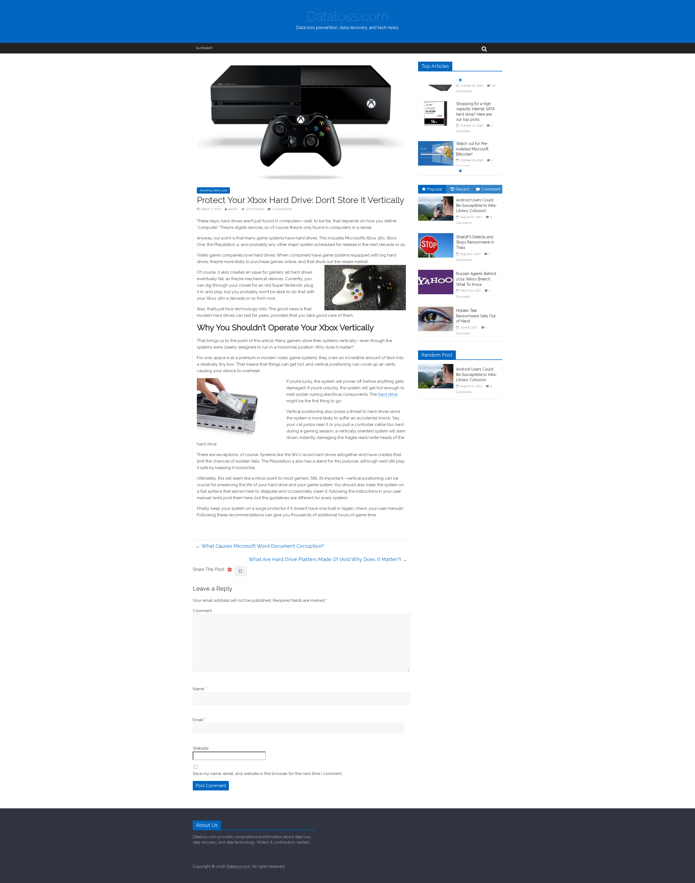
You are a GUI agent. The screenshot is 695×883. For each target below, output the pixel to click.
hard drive (387, 394)
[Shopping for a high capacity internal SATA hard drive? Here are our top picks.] (435, 89)
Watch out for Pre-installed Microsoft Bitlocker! (472, 133)
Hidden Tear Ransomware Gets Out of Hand (475, 315)
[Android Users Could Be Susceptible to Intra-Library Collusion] (437, 196)
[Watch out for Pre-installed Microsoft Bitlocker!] (435, 128)
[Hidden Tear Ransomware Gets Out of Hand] (437, 307)
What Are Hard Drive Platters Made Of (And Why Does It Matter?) (328, 559)
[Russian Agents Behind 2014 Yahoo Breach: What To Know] (437, 270)
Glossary (204, 48)
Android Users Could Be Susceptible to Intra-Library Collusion (476, 205)
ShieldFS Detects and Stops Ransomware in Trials (475, 242)
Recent (462, 189)
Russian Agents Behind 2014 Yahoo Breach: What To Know (476, 278)
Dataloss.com (347, 16)
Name (200, 688)
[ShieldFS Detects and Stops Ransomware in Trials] (437, 233)
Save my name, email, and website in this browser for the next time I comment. (267, 773)
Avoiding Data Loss (213, 190)
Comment (202, 610)
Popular (434, 189)
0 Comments (282, 209)
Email (199, 719)
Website (200, 748)
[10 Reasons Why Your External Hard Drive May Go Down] (435, 163)
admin (233, 209)
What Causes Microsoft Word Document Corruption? (259, 546)
